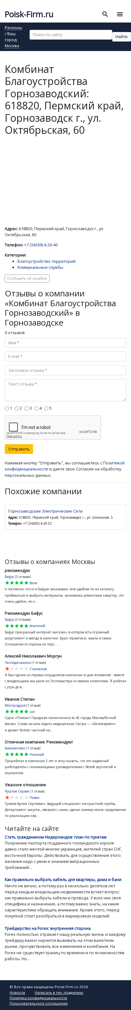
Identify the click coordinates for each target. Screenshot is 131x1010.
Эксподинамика (18, 662)
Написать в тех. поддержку (59, 992)
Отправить (19, 449)
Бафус (9, 576)
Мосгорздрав (15, 705)
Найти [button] (121, 36)
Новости (17, 992)
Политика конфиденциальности (38, 997)
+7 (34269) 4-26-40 (41, 245)
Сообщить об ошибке (27, 278)
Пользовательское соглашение (39, 1003)
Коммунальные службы (40, 267)
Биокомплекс (15, 748)
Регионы (13, 28)
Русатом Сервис (17, 791)
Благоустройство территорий (46, 261)
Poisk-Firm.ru (29, 14)
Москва (12, 46)
